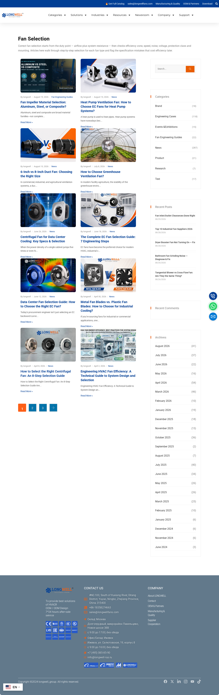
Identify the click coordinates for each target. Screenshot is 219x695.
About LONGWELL (157, 595)
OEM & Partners (191, 3)
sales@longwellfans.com (140, 3)
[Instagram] (185, 681)
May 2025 (161, 483)
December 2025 (164, 419)
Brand (158, 106)
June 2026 (161, 364)
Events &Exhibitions (166, 126)
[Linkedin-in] (179, 681)
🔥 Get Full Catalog (114, 3)
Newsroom (142, 15)
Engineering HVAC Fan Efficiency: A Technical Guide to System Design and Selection (108, 375)
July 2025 (160, 464)
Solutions (77, 15)
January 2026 (163, 410)
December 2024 (164, 528)
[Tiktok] (199, 681)
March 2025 (162, 501)
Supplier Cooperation (154, 622)
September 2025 (164, 446)
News (114, 97)
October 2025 (162, 437)
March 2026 (162, 391)
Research (160, 168)
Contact (152, 600)
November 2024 (164, 537)
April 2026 (161, 382)
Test (157, 178)
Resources (119, 15)
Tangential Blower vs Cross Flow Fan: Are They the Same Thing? (174, 274)
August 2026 (162, 346)
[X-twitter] (172, 681)
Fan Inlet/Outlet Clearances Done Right (175, 215)
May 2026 (161, 373)
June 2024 (161, 547)
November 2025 (164, 428)
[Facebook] (165, 681)
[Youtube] (192, 681)
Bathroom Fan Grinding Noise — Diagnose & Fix (171, 257)
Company (164, 15)
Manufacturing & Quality (168, 3)
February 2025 (163, 510)
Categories (55, 15)
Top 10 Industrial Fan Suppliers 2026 (173, 229)
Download (207, 3)
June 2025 (161, 473)
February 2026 (163, 400)
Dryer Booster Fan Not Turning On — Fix (175, 242)
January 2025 (163, 519)
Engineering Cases (165, 116)
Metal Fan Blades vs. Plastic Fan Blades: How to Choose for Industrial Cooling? (107, 306)
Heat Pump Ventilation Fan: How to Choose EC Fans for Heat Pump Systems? (106, 106)
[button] (216, 3)
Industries (97, 15)
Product (159, 158)
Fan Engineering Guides (62, 97)
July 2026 (160, 355)
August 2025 (162, 455)
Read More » (27, 122)
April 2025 (161, 492)
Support (184, 15)
